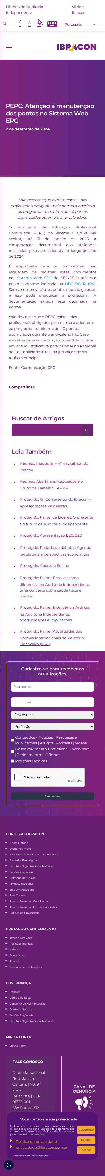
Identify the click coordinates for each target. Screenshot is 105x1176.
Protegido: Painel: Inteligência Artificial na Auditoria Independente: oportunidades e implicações (55, 613)
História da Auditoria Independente (24, 9)
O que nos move (21, 848)
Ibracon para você (21, 937)
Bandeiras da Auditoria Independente (34, 854)
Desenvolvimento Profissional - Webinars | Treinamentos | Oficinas (52, 752)
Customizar (86, 1129)
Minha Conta (18, 1046)
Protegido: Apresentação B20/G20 (51, 535)
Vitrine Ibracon (78, 9)
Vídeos (14, 949)
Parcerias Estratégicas (24, 860)
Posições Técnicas (31, 761)
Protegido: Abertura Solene (44, 565)
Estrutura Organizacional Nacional (32, 866)
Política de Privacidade (25, 913)
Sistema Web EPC (34, 277)
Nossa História (19, 842)
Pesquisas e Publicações (26, 967)
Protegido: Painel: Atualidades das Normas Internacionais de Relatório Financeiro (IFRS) (52, 637)
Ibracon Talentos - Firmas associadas (33, 907)
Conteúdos (17, 955)
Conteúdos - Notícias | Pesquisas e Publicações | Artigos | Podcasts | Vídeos (51, 740)
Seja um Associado (22, 889)
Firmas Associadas (21, 883)
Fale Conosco (18, 895)
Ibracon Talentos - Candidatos (29, 901)
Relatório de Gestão (23, 878)
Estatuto (15, 992)
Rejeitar (86, 1140)
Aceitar (86, 1150)
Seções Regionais (21, 872)
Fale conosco (27, 1061)
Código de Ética (20, 997)
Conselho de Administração (28, 1003)
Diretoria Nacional (21, 1009)
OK (87, 430)
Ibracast (14, 961)
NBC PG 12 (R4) (80, 283)
